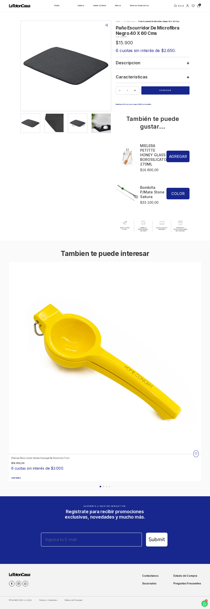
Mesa (118, 5)
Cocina (81, 5)
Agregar (165, 90)
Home (118, 21)
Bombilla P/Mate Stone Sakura (152, 192)
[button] (100, 486)
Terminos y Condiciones (48, 600)
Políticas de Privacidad (73, 600)
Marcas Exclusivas (139, 5)
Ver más (16, 478)
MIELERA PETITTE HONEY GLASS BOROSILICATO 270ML (153, 154)
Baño (56, 5)
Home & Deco (99, 5)
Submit (157, 539)
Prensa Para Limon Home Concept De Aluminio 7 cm (40, 458)
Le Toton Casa (129, 21)
